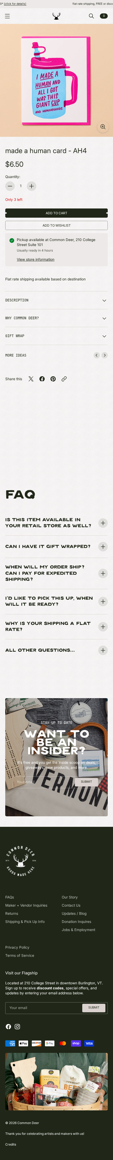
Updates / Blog (74, 913)
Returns (11, 913)
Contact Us (71, 905)
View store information (35, 259)
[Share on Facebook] (42, 379)
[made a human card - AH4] (56, 80)
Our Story (70, 897)
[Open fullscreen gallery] (103, 127)
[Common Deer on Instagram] (17, 1026)
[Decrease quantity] (10, 186)
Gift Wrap (14, 335)
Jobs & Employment (78, 930)
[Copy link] (64, 379)
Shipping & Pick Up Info (25, 921)
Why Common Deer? (22, 318)
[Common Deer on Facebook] (8, 1026)
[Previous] (97, 355)
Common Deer (28, 1123)
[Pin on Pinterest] (53, 379)
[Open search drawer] (91, 16)
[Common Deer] (56, 16)
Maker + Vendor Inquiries (26, 905)
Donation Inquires (76, 921)
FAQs (9, 897)
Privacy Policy (17, 947)
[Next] (104, 355)
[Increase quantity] (31, 186)
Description (16, 300)
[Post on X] (31, 379)
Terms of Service (19, 955)
